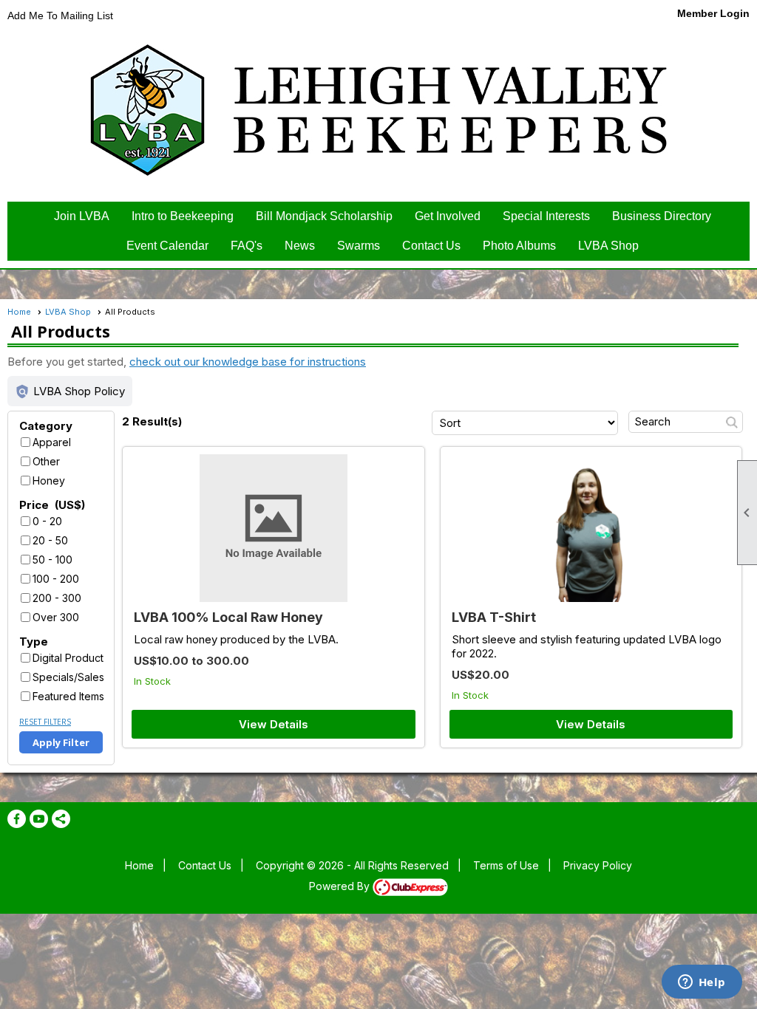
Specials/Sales (68, 677)
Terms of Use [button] (506, 865)
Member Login (713, 13)
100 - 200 (56, 578)
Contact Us (431, 245)
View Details (273, 724)
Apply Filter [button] (61, 742)
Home (19, 312)
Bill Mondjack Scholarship (324, 216)
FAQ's (246, 245)
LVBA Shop (608, 245)
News (300, 245)
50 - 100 (52, 559)
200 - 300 (57, 598)
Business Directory (661, 216)
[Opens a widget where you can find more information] (701, 983)
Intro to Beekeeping (183, 216)
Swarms (358, 245)
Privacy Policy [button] (597, 865)
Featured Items (68, 696)
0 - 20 (47, 521)
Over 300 (56, 617)
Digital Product (68, 657)
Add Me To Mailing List (60, 15)
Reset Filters (45, 721)
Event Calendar (167, 245)
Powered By (341, 886)
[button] (69, 391)
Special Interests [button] (546, 216)
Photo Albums (519, 245)
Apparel (52, 442)
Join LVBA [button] (81, 216)
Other (46, 461)
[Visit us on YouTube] (39, 819)
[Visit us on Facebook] (16, 819)
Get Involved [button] (448, 216)
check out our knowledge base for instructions (247, 362)
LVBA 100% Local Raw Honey (228, 617)
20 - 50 (50, 540)
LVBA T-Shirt (494, 617)
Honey (49, 480)
